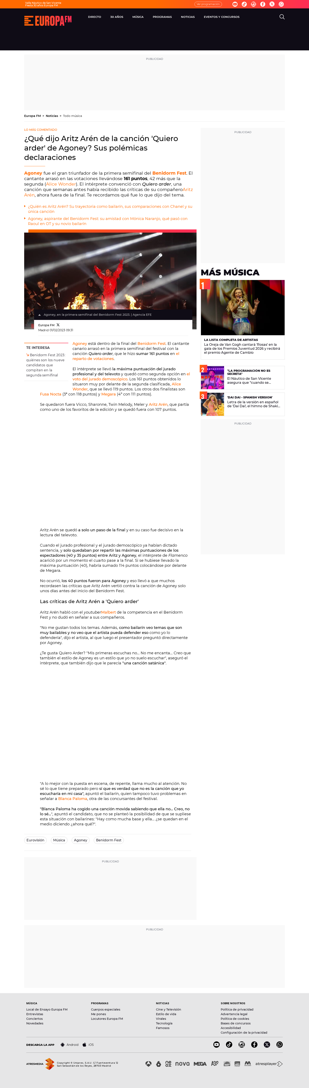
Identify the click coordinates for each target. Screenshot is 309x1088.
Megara (108, 394)
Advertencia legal (234, 1014)
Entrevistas (34, 1014)
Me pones (98, 1014)
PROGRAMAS (162, 16)
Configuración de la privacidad (244, 1032)
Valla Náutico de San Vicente (43, 2)
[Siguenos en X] (267, 1047)
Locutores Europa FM (107, 1019)
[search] (282, 16)
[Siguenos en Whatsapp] (281, 4)
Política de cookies (235, 1019)
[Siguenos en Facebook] (262, 4)
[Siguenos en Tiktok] (244, 4)
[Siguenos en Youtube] (235, 4)
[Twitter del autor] (58, 325)
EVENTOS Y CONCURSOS (221, 16)
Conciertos (34, 1019)
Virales (161, 1019)
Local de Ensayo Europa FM (46, 1009)
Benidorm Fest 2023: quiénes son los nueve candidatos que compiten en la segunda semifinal (45, 365)
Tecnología (164, 1023)
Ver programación (208, 4)
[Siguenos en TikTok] (229, 1047)
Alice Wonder (61, 184)
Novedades (34, 1023)
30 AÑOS (116, 16)
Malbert (108, 612)
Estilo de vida (166, 1014)
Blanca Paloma (72, 798)
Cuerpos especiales (105, 1009)
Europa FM (33, 116)
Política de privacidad (237, 1009)
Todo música (72, 116)
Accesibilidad (231, 1028)
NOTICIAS (188, 16)
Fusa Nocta (50, 394)
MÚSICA (138, 16)
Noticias (52, 116)
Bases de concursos (236, 1023)
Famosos (162, 1028)
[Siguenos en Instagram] (253, 4)
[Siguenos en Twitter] (272, 4)
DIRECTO (94, 16)
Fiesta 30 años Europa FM (41, 5)
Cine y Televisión (168, 1009)
